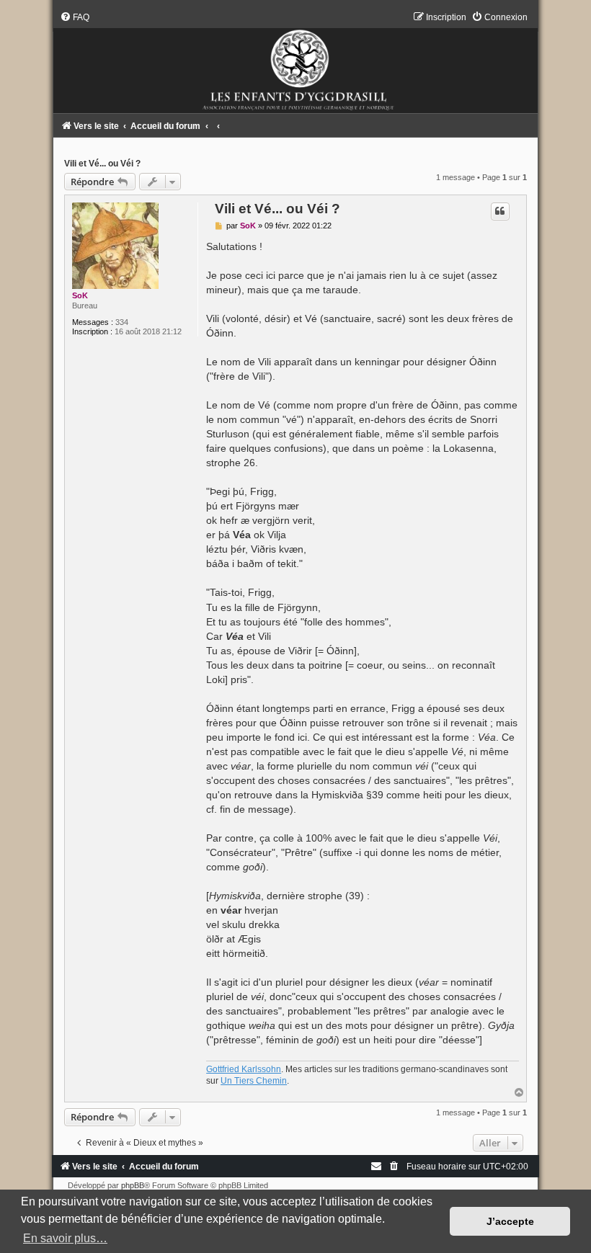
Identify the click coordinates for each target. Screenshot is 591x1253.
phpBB (132, 1185)
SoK (80, 295)
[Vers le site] (295, 62)
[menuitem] (74, 17)
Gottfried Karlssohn (243, 1069)
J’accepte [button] (510, 1221)
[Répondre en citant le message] (500, 211)
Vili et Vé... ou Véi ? (102, 164)
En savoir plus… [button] (65, 1238)
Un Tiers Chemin (254, 1081)
